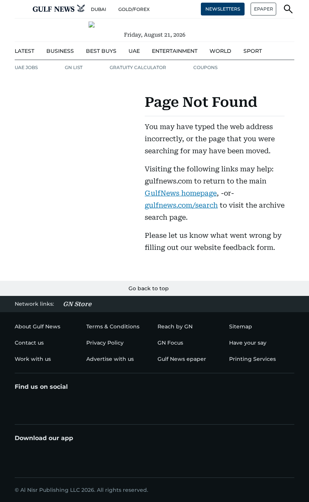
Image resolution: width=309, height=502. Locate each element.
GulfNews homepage (181, 193)
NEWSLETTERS (222, 9)
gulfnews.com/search (181, 205)
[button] (21, 9)
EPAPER (263, 9)
